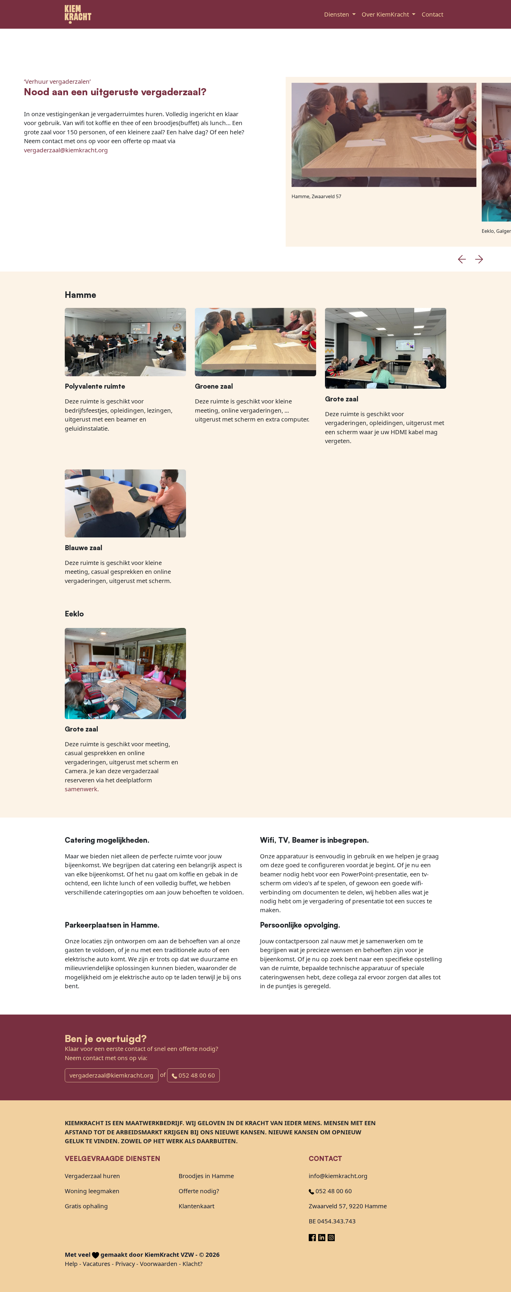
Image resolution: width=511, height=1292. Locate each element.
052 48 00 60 (196, 1075)
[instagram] (331, 1236)
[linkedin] (323, 1236)
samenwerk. (82, 789)
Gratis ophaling (86, 1206)
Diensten (337, 14)
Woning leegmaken (92, 1191)
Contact (432, 14)
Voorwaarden (158, 1263)
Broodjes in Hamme (206, 1176)
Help (71, 1263)
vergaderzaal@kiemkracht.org (66, 150)
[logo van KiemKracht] (78, 14)
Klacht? (192, 1263)
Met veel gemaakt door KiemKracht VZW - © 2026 (142, 1254)
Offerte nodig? (199, 1191)
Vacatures (96, 1263)
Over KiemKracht (386, 14)
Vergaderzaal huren (92, 1176)
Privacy (125, 1263)
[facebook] (313, 1236)
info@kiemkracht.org (338, 1176)
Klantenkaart (196, 1206)
